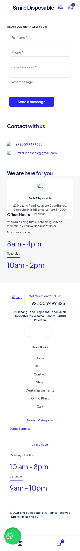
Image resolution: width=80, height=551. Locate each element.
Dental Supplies (20, 428)
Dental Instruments (40, 390)
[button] (12, 536)
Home (40, 358)
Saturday (13, 253)
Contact (40, 374)
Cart (40, 406)
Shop (40, 382)
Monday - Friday (19, 232)
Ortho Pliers (40, 398)
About (40, 366)
